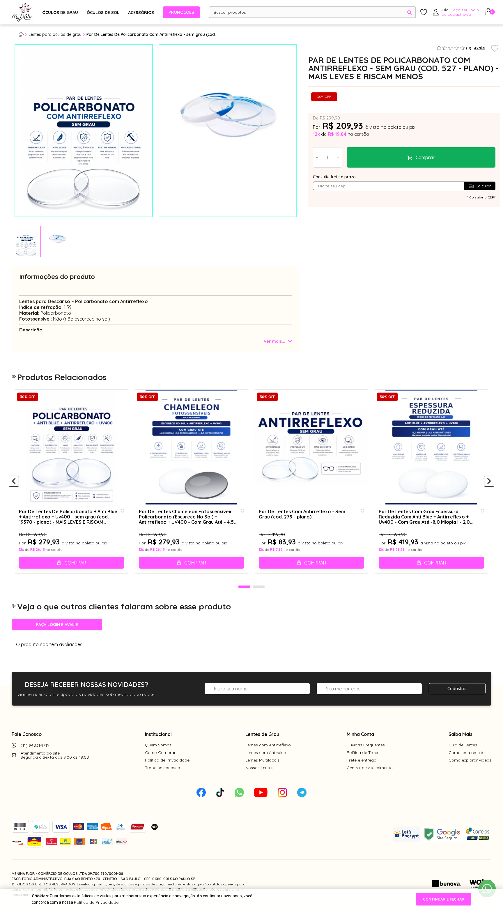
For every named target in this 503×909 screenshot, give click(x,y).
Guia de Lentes (463, 745)
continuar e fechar (443, 899)
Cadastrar (457, 688)
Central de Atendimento (370, 768)
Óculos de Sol (103, 12)
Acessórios (141, 12)
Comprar (425, 157)
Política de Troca (363, 752)
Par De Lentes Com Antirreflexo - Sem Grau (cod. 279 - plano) (302, 514)
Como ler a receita (467, 752)
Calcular (483, 186)
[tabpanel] (26, 241)
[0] (488, 13)
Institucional (158, 734)
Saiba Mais (460, 734)
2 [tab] (259, 587)
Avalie (479, 48)
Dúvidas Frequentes (366, 745)
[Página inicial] (24, 34)
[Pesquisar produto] (409, 12)
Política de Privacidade (167, 760)
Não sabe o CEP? (481, 197)
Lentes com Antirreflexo (268, 745)
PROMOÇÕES (181, 12)
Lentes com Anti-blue (265, 752)
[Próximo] (489, 481)
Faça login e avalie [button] (57, 624)
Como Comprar (160, 752)
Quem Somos (158, 745)
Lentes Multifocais (262, 760)
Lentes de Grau (262, 734)
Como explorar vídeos (470, 760)
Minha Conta (360, 734)
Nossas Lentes (259, 768)
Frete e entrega (361, 760)
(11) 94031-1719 (35, 745)
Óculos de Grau (60, 12)
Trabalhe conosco (162, 768)
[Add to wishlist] (494, 48)
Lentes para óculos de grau (55, 34)
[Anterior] (14, 481)
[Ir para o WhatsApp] (487, 888)
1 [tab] (244, 587)
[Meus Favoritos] (423, 12)
